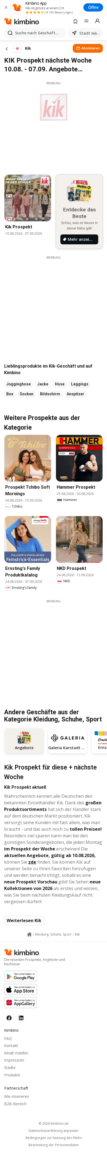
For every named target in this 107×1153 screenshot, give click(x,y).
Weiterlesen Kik (24, 920)
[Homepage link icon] (29, 934)
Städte (10, 1067)
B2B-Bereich (15, 1103)
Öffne (93, 7)
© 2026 (54, 1123)
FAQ (8, 1038)
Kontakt (11, 1045)
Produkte (12, 1075)
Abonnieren (90, 48)
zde (32, 862)
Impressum (14, 1060)
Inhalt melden (16, 1053)
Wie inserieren (16, 1096)
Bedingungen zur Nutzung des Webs (54, 1138)
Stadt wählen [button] (90, 33)
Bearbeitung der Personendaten (54, 1145)
